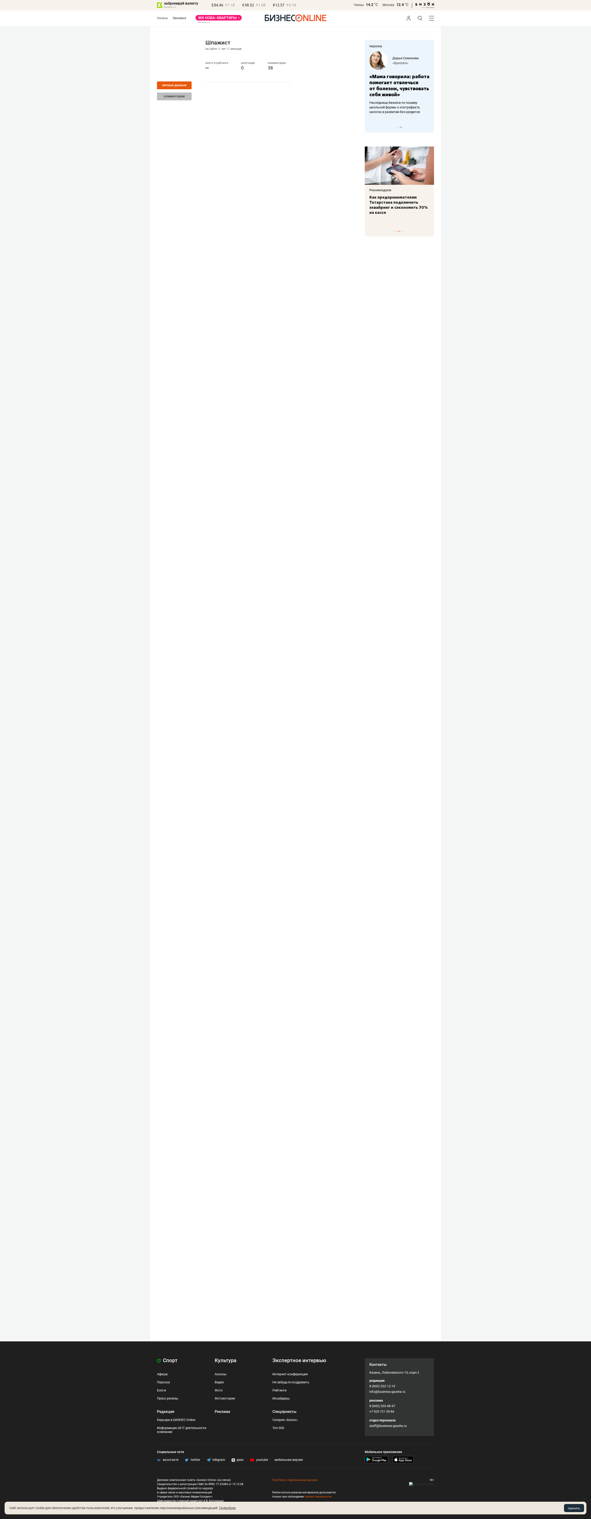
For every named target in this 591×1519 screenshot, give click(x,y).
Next (429, 127)
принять (574, 1508)
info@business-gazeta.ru (387, 1392)
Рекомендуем (380, 190)
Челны (359, 5)
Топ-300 (278, 1428)
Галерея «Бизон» (285, 1420)
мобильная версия (288, 1460)
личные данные (174, 85)
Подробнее (227, 1508)
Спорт (170, 1360)
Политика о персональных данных (295, 1480)
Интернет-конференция (290, 1374)
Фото (219, 1390)
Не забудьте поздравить (290, 1382)
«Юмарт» (399, 63)
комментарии (174, 96)
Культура (225, 1360)
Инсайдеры (281, 1398)
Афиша (162, 1374)
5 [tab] (403, 231)
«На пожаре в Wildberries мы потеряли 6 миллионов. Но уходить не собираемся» (398, 88)
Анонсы (220, 1374)
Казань (162, 18)
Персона (163, 1382)
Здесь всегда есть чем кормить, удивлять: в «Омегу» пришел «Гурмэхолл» (399, 202)
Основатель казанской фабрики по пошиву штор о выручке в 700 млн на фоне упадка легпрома (397, 113)
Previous (371, 127)
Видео (219, 1382)
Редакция (165, 1411)
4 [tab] (401, 231)
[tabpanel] (399, 85)
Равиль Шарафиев (406, 58)
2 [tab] (398, 127)
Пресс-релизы (167, 1398)
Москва (388, 5)
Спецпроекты (284, 1411)
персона (375, 46)
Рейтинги (279, 1390)
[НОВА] (219, 19)
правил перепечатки (318, 1496)
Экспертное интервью (299, 1360)
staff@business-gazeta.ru (388, 1426)
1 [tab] (396, 127)
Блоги (161, 1390)
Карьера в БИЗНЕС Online (176, 1420)
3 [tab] (401, 127)
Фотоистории (225, 1398)
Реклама (222, 1411)
